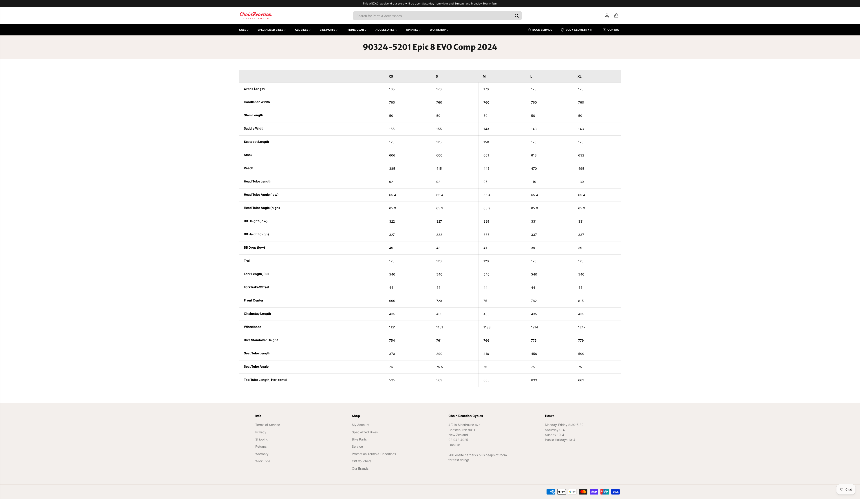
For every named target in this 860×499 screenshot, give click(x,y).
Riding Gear (356, 29)
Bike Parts (328, 29)
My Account (360, 425)
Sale (243, 29)
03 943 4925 (458, 440)
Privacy (260, 432)
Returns (261, 446)
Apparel (412, 29)
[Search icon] (517, 15)
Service (357, 446)
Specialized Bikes (271, 29)
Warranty (262, 454)
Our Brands (360, 468)
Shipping (261, 439)
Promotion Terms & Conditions (374, 454)
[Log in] (607, 16)
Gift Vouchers (361, 461)
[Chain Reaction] (256, 15)
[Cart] (616, 15)
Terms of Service (267, 425)
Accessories (385, 29)
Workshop (438, 29)
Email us (454, 445)
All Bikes (302, 29)
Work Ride (262, 461)
